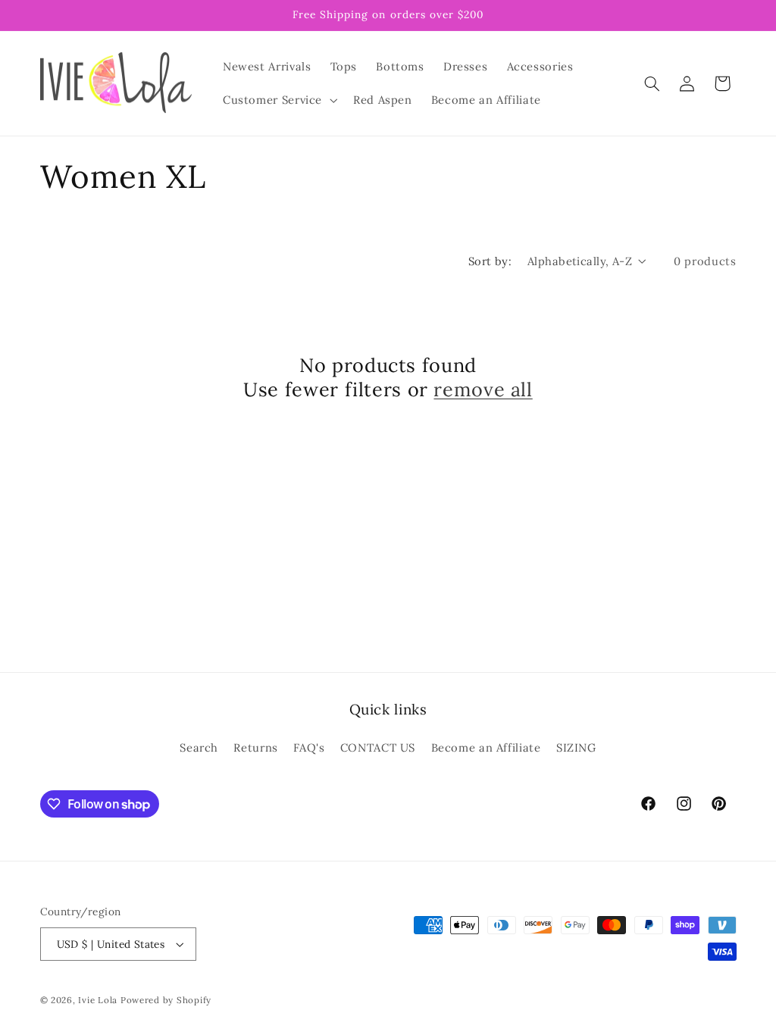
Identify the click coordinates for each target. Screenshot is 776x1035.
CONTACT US (377, 747)
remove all (482, 389)
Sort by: (490, 261)
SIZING (576, 747)
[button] (278, 100)
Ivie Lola (97, 999)
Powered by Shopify (165, 999)
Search (199, 747)
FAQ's (308, 747)
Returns (255, 747)
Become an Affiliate (486, 747)
